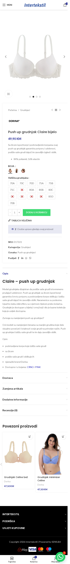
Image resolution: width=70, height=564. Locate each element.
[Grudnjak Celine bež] (18, 453)
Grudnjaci (25, 110)
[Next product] (60, 110)
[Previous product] (52, 110)
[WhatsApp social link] (26, 258)
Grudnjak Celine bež (16, 477)
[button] (5, 56)
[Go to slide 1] (30, 97)
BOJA (11, 166)
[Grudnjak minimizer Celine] (52, 453)
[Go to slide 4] (40, 97)
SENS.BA (56, 541)
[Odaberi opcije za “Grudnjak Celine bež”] (30, 437)
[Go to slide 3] (36, 97)
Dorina (7, 481)
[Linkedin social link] (22, 258)
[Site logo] (35, 4)
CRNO (30, 367)
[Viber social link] (30, 258)
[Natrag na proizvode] (56, 110)
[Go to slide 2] (33, 97)
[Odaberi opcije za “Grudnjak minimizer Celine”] (63, 437)
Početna (12, 110)
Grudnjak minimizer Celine (48, 479)
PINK (38, 367)
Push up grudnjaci (27, 252)
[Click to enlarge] (8, 94)
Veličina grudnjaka (18, 177)
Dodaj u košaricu (36, 212)
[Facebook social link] (18, 258)
